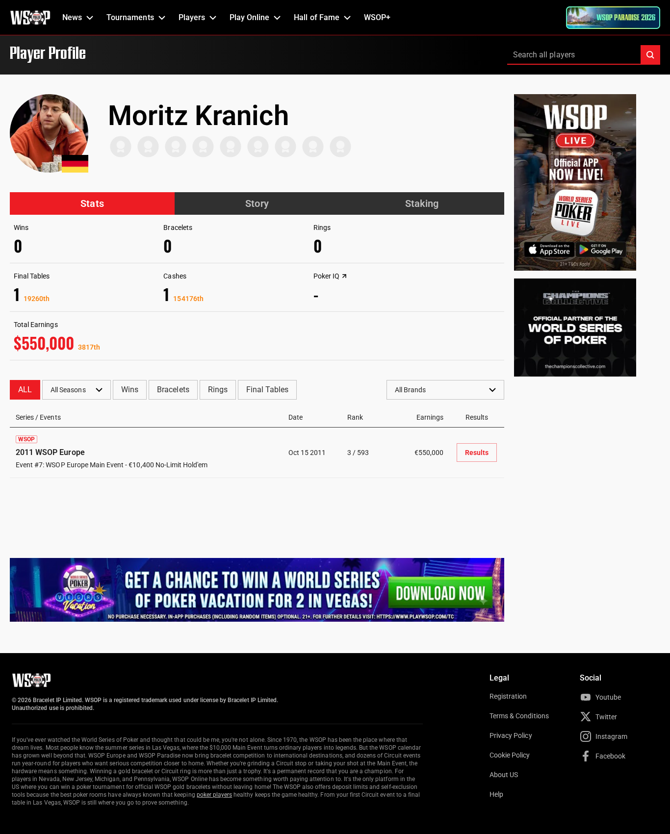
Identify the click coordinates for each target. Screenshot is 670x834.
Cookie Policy (510, 755)
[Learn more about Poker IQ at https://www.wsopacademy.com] (344, 276)
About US (504, 775)
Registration (508, 696)
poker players (214, 794)
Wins (129, 389)
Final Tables (267, 389)
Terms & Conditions (519, 716)
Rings (218, 389)
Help (496, 794)
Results (477, 452)
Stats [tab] (91, 203)
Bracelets (173, 389)
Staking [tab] (421, 203)
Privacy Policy (511, 735)
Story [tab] (256, 203)
